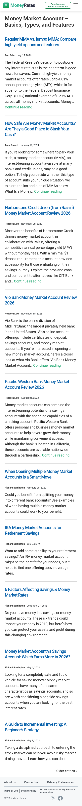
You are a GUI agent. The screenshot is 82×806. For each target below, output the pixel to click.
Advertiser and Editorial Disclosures (58, 5)
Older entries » (66, 771)
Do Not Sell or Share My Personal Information (57, 791)
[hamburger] (76, 5)
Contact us (31, 782)
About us (10, 782)
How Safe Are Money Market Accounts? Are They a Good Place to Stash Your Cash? (40, 129)
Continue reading (18, 107)
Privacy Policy (28, 790)
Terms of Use (11, 790)
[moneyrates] (19, 5)
